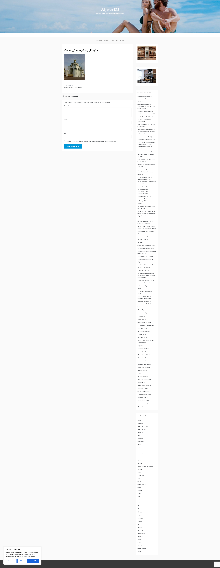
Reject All (22, 561)
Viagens (140, 551)
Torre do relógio (142, 334)
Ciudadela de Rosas (143, 358)
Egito (139, 460)
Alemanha (140, 423)
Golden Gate (141, 316)
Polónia (140, 527)
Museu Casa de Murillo (144, 355)
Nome (66, 119)
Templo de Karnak (143, 337)
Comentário (68, 106)
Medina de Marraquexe (144, 407)
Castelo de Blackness (144, 348)
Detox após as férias (143, 270)
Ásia (139, 435)
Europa (140, 469)
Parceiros (85, 35)
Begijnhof (140, 345)
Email (66, 126)
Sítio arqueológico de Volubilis (146, 245)
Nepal (139, 515)
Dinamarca (141, 457)
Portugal (140, 530)
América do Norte (143, 426)
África (139, 420)
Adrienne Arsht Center (144, 331)
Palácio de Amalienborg (144, 379)
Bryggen (140, 242)
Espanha (140, 463)
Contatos (94, 35)
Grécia (139, 487)
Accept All (33, 561)
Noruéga (140, 518)
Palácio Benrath (142, 370)
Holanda (140, 490)
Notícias (140, 521)
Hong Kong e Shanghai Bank (146, 248)
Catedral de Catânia (143, 391)
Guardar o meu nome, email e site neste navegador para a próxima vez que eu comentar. (91, 141)
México (140, 509)
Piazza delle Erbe (142, 319)
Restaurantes (141, 533)
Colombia (140, 447)
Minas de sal (141, 382)
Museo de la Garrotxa (144, 367)
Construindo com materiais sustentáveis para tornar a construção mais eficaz (145, 221)
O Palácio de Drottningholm (146, 325)
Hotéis (139, 493)
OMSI (139, 373)
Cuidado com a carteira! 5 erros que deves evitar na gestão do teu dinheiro (146, 154)
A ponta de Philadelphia (144, 394)
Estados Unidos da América (145, 466)
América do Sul (142, 429)
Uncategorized (142, 548)
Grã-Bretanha (141, 484)
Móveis (140, 512)
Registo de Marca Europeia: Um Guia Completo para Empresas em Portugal (146, 132)
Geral (139, 481)
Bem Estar (140, 438)
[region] (22, 555)
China (139, 444)
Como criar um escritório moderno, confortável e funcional (145, 99)
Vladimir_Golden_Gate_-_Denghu (73, 87)
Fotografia (141, 475)
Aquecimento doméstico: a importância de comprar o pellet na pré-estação (146, 106)
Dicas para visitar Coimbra (145, 256)
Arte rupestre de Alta (144, 400)
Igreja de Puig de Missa (144, 385)
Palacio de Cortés (143, 388)
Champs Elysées (142, 310)
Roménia (140, 536)
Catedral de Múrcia (143, 376)
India (139, 496)
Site (65, 133)
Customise (11, 561)
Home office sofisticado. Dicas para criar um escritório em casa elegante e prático (147, 214)
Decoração (141, 454)
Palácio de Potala (143, 397)
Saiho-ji (140, 307)
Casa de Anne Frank (143, 361)
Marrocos (140, 506)
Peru (139, 524)
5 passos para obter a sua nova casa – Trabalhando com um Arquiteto (146, 172)
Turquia (140, 545)
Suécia (139, 542)
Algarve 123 (110, 9)
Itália (139, 499)
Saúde (139, 539)
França (139, 478)
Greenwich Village (143, 313)
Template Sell (122, 563)
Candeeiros (141, 441)
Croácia (140, 451)
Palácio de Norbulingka (144, 364)
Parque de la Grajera (143, 352)
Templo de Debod (142, 328)
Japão (139, 503)
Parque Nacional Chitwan (145, 403)
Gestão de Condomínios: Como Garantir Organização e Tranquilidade (146, 119)
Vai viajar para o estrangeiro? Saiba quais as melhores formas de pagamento (146, 275)
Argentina (140, 432)
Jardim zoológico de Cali (144, 322)
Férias (139, 472)
